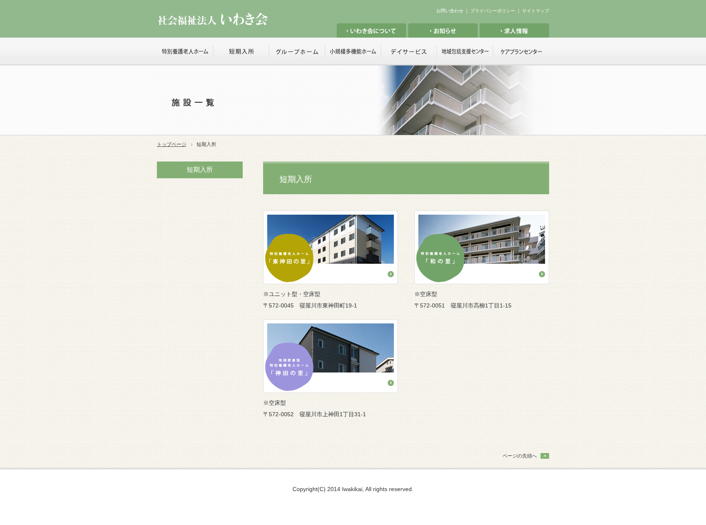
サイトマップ (535, 10)
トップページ (171, 144)
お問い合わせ (449, 10)
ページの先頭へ (520, 456)
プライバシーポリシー (492, 10)
